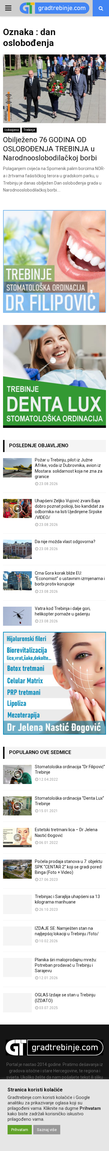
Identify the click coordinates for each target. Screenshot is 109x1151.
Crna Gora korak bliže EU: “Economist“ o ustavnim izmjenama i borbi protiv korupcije (70, 578)
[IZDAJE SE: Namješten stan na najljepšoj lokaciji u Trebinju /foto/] (17, 936)
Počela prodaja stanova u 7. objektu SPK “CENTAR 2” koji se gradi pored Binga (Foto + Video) (68, 867)
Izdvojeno (12, 130)
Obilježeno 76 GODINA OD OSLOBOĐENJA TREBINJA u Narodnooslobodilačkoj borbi (50, 149)
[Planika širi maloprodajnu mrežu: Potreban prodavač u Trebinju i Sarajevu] (17, 967)
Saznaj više (47, 1129)
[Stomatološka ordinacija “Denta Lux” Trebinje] (17, 805)
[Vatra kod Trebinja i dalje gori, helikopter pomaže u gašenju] (17, 616)
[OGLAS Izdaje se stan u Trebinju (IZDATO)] (17, 1002)
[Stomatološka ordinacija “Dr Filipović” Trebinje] (17, 774)
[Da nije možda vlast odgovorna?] (17, 549)
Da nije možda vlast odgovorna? (65, 541)
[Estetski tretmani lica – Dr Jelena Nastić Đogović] (17, 837)
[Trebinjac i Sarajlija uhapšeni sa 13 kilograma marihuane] (17, 904)
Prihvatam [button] (19, 1129)
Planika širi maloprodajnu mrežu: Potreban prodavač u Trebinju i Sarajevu (66, 965)
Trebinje (29, 130)
